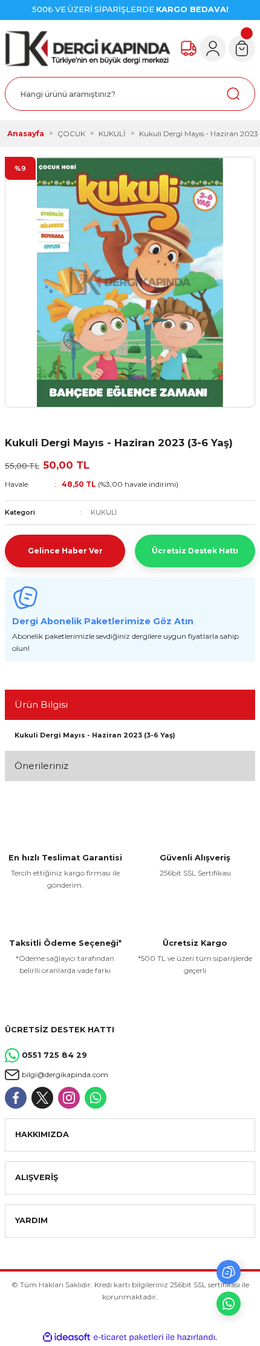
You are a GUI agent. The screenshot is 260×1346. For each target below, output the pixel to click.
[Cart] (242, 48)
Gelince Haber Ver (65, 550)
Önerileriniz (41, 765)
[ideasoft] (66, 1337)
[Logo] (88, 48)
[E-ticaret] (128, 1337)
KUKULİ (104, 512)
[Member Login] (213, 48)
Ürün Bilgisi (41, 704)
